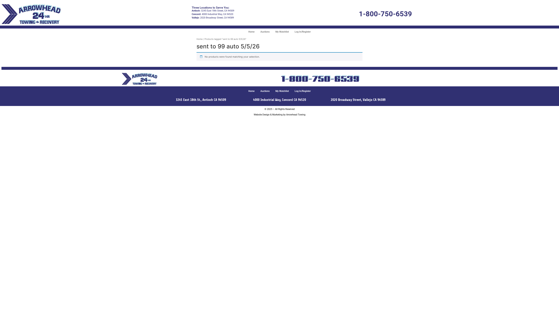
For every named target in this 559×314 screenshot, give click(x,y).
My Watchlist (282, 31)
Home (251, 31)
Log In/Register (303, 31)
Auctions (265, 31)
